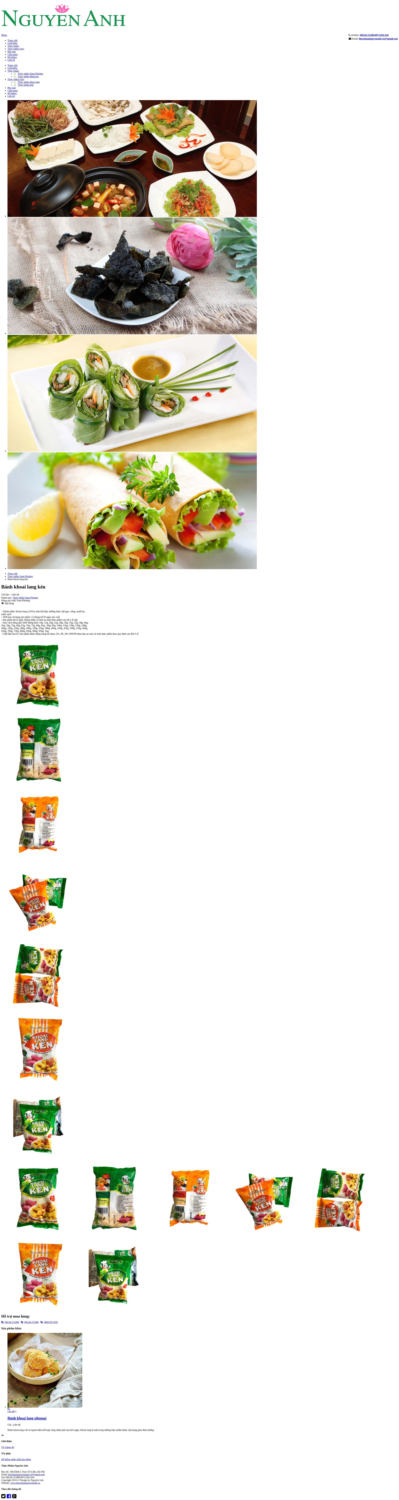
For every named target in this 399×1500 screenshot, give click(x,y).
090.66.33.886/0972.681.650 (374, 35)
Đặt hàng (9, 603)
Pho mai (11, 51)
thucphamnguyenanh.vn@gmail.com (26, 1474)
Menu (4, 35)
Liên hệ (11, 60)
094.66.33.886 (12, 1322)
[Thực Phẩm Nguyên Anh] (63, 33)
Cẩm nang (12, 54)
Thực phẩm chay (15, 48)
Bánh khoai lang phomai (26, 1418)
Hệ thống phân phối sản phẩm (16, 1459)
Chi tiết (11, 1411)
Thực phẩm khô (26, 85)
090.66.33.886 (31, 1322)
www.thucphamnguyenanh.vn (25, 1483)
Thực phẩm (13, 46)
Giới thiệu (12, 43)
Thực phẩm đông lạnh (29, 82)
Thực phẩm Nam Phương (30, 73)
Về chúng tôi (7, 1447)
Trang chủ (12, 40)
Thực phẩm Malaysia (28, 76)
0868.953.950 (51, 1322)
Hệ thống (12, 57)
